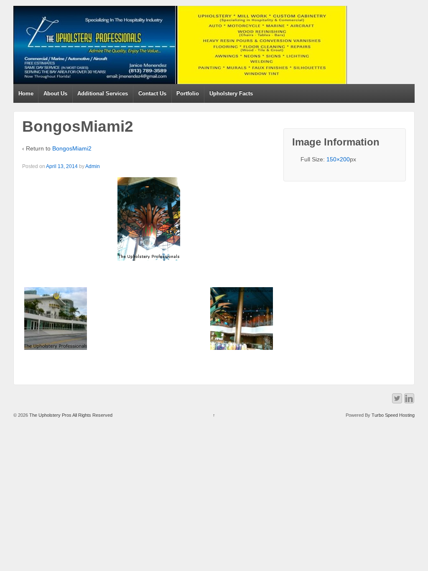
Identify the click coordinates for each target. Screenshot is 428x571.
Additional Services (102, 93)
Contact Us (152, 93)
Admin (92, 166)
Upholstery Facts (231, 93)
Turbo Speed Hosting (393, 415)
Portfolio (187, 93)
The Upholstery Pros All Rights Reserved (70, 415)
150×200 (338, 159)
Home (25, 93)
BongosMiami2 (72, 148)
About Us (55, 93)
